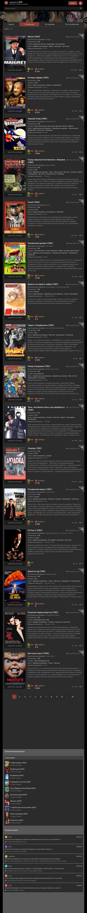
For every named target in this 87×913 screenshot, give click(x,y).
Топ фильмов (29, 24)
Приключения (73, 128)
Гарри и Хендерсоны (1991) (41, 325)
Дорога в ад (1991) (37, 571)
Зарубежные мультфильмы (42, 128)
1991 (38, 42)
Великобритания (39, 620)
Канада (66, 251)
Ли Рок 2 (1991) (35, 530)
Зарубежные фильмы (40, 499)
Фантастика (58, 172)
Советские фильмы (39, 85)
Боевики (51, 499)
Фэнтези (66, 172)
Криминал (58, 46)
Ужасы (51, 172)
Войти (72, 3)
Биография (52, 540)
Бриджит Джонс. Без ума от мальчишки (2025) (24, 871)
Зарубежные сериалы (40, 46)
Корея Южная (42, 126)
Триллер (73, 172)
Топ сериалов (50, 24)
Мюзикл (49, 417)
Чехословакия (60, 44)
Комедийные (57, 85)
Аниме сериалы (38, 294)
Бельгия (43, 44)
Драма (51, 46)
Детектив (66, 46)
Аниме (66, 294)
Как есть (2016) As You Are (17, 851)
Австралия (51, 126)
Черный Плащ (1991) (37, 118)
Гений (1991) (34, 202)
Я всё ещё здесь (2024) (15, 890)
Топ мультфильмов (72, 24)
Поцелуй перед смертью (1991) (43, 612)
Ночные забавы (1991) (38, 77)
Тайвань (70, 126)
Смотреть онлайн (15, 70)
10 (62, 697)
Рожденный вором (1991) (40, 489)
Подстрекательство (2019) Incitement (21, 880)
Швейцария (51, 44)
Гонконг (36, 497)
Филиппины (41, 251)
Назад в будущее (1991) (39, 366)
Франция (37, 44)
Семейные (49, 130)
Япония (64, 126)
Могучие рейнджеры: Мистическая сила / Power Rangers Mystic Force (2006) (37, 861)
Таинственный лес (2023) (16, 842)
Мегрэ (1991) (34, 36)
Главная (11, 24)
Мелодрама (74, 294)
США (35, 126)
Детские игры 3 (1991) (38, 653)
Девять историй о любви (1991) (43, 284)
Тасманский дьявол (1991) (40, 243)
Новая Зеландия (51, 251)
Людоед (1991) (35, 448)
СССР (36, 83)
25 (73, 697)
